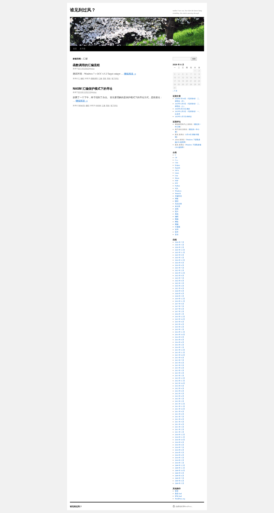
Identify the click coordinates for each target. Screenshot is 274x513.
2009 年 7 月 (179, 478)
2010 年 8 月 (179, 445)
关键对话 (178, 196)
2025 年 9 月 (179, 255)
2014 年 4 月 (179, 342)
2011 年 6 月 (179, 419)
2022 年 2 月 (179, 286)
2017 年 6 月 (179, 309)
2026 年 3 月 (179, 245)
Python (177, 186)
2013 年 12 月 (180, 350)
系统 (108, 78)
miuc (92, 68)
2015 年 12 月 (180, 316)
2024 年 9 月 (179, 262)
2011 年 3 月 (179, 427)
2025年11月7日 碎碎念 (183, 116)
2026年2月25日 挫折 (182, 109)
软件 (176, 232)
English (177, 168)
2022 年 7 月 (179, 278)
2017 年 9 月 (179, 304)
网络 (176, 221)
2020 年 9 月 (179, 291)
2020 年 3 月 (179, 296)
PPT (176, 183)
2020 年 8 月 (179, 293)
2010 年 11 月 (180, 437)
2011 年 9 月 (179, 411)
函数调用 (94, 78)
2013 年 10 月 (180, 355)
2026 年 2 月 (179, 247)
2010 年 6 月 (179, 450)
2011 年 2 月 (179, 429)
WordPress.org (180, 498)
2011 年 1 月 (179, 432)
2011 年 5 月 (179, 422)
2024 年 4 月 (179, 265)
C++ (176, 160)
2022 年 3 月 (179, 283)
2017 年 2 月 (179, 311)
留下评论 (115, 78)
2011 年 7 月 (179, 416)
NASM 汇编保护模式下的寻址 (92, 88)
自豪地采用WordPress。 (184, 506)
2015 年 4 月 (179, 324)
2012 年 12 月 (180, 378)
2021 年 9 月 (179, 288)
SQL (176, 188)
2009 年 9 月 (179, 473)
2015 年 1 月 (179, 329)
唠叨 (176, 201)
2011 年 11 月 (180, 406)
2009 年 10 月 (180, 470)
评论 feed (178, 496)
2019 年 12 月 (180, 298)
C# (176, 157)
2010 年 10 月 (180, 439)
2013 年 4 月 (179, 368)
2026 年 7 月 (179, 242)
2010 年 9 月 (179, 442)
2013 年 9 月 (179, 357)
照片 (176, 211)
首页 (75, 48)
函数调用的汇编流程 (86, 65)
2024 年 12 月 (180, 260)
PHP (176, 180)
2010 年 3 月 (179, 457)
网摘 (176, 219)
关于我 (82, 48)
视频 (176, 224)
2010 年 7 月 (179, 447)
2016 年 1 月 (179, 314)
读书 (176, 229)
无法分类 (178, 203)
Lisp (176, 175)
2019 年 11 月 (180, 301)
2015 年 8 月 (179, 321)
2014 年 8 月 (179, 339)
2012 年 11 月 (180, 380)
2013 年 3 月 (179, 370)
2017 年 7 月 (179, 306)
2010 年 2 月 (179, 460)
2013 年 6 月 (179, 363)
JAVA (177, 170)
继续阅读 (130, 73)
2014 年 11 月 (180, 332)
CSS (176, 162)
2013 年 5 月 (179, 365)
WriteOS (81, 105)
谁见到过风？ (83, 10)
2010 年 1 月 (179, 463)
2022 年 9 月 (179, 275)
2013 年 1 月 (179, 375)
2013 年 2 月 (179, 373)
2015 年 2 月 (179, 327)
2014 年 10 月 (180, 334)
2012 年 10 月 (180, 383)
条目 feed (178, 493)
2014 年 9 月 (179, 337)
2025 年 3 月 (179, 257)
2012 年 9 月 (179, 386)
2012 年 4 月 (179, 396)
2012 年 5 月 (179, 393)
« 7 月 (175, 90)
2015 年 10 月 (180, 319)
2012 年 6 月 (179, 391)
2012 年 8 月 (179, 388)
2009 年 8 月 (179, 475)
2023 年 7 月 (179, 268)
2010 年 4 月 (179, 455)
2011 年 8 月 (179, 414)
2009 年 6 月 (179, 481)
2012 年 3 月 (179, 398)
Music (177, 178)
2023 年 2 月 (179, 270)
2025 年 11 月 (180, 252)
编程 (82, 78)
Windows (178, 191)
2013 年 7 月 (179, 360)
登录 (176, 491)
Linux (177, 173)
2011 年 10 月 (180, 409)
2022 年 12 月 (180, 273)
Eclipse (177, 165)
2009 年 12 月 (180, 465)
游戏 (176, 209)
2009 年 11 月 (180, 468)
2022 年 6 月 (179, 280)
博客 (176, 198)
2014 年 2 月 (179, 345)
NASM (98, 105)
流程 (104, 78)
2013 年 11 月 (180, 352)
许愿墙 (177, 227)
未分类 (177, 206)
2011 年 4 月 (179, 424)
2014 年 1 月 (179, 347)
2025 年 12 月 (180, 250)
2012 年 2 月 (179, 401)
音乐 (176, 234)
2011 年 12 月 (180, 404)
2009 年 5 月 (179, 483)
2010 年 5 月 (179, 452)
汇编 (100, 78)
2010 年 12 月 (180, 434)
